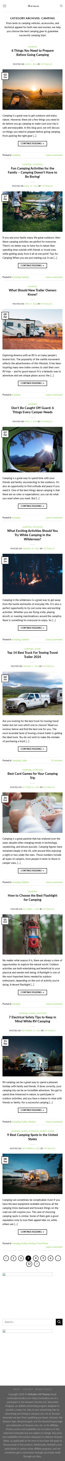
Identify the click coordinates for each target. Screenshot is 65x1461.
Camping (32, 47)
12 (29, 1264)
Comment (56, 761)
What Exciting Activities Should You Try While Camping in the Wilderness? (32, 535)
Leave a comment (54, 155)
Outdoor (38, 164)
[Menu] (4, 6)
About (17, 1389)
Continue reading (32, 144)
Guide (38, 649)
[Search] (61, 6)
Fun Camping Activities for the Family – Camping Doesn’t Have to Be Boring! (32, 173)
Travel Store (47, 1131)
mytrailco (46, 64)
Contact (28, 1389)
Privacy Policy (43, 1389)
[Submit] (59, 1322)
